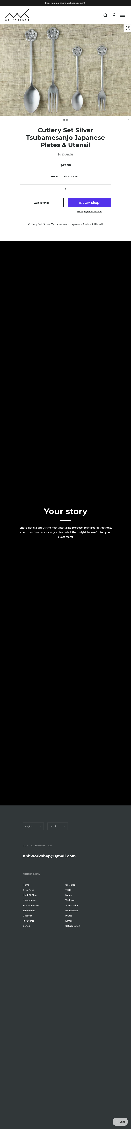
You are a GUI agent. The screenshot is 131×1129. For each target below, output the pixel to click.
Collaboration (72, 926)
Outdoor (27, 915)
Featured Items (31, 905)
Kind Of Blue (30, 895)
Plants (68, 915)
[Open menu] (122, 15)
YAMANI (67, 154)
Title (54, 176)
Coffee (26, 926)
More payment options (89, 211)
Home (26, 885)
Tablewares (29, 910)
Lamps (68, 921)
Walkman (70, 900)
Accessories (71, 905)
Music (68, 895)
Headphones (30, 900)
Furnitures (28, 921)
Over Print (28, 890)
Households (71, 910)
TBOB (68, 890)
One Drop (70, 885)
